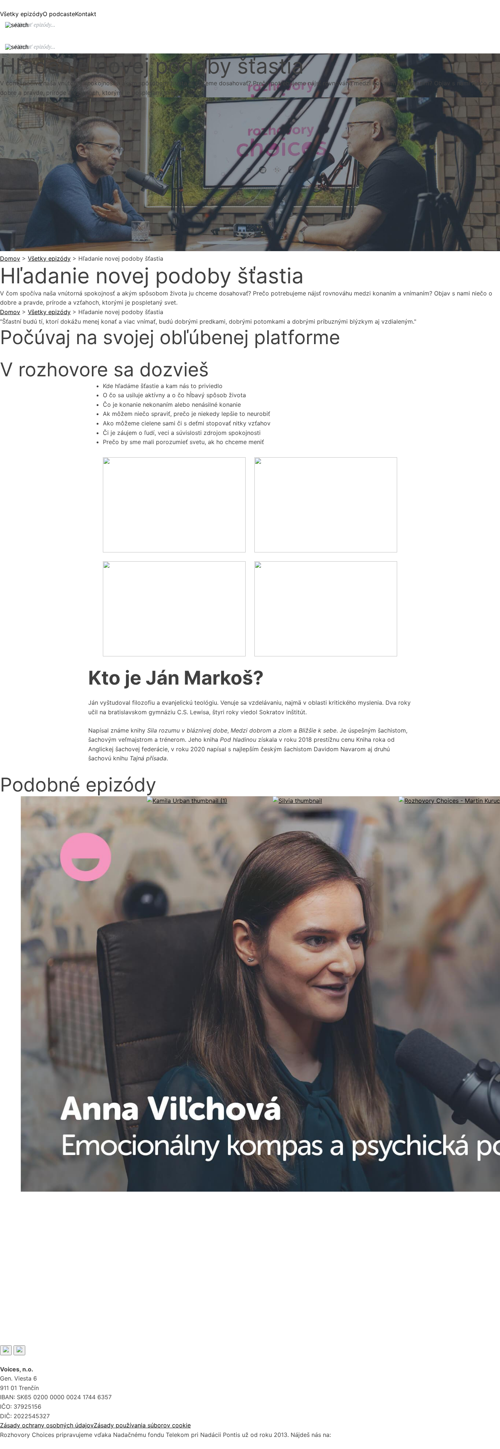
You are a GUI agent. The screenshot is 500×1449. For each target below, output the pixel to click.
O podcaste (59, 14)
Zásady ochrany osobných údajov (47, 1425)
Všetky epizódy (21, 14)
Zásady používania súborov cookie (142, 1425)
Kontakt (85, 14)
